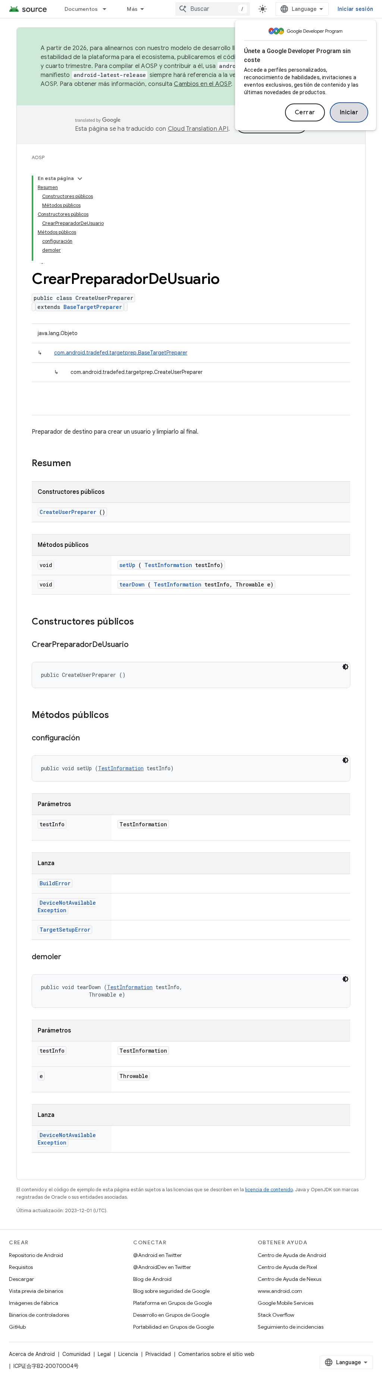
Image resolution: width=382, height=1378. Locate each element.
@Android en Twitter (157, 1255)
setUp (127, 565)
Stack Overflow (276, 1315)
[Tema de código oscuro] (345, 666)
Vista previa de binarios (36, 1291)
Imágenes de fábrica (33, 1303)
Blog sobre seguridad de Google (171, 1291)
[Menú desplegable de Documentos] (108, 9)
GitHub (17, 1326)
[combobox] (212, 9)
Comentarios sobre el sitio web (216, 1354)
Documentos (81, 9)
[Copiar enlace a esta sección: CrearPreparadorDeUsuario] (136, 645)
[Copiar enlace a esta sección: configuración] (87, 738)
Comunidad (76, 1354)
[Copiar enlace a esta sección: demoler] (68, 957)
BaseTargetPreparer (92, 306)
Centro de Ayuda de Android (292, 1255)
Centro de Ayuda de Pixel (287, 1267)
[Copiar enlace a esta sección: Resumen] (80, 463)
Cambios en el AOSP (202, 84)
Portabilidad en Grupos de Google (173, 1326)
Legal (104, 1354)
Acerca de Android (32, 1354)
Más (132, 9)
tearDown (132, 584)
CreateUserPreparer (68, 511)
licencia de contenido (269, 1189)
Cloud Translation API (198, 129)
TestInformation (168, 565)
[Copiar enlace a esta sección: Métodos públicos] (118, 715)
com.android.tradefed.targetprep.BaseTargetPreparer (120, 352)
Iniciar (349, 112)
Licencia (128, 1354)
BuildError (55, 883)
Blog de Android (152, 1279)
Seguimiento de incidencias (290, 1326)
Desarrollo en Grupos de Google (171, 1315)
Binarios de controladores (39, 1315)
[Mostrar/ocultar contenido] (79, 178)
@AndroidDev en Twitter (162, 1267)
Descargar (21, 1279)
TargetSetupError (65, 929)
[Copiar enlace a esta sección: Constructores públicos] (143, 622)
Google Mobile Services (285, 1303)
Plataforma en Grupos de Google (172, 1303)
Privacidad (158, 1354)
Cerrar (305, 112)
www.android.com (280, 1291)
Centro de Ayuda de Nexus (289, 1279)
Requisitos (21, 1267)
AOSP (38, 157)
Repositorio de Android (36, 1255)
